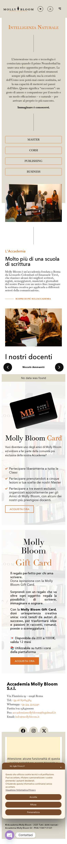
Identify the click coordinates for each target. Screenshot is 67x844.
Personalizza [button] (33, 812)
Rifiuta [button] (33, 804)
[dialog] (33, 791)
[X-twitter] (44, 731)
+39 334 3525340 (29, 704)
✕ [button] (61, 767)
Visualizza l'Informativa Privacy (20, 790)
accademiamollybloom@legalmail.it (34, 712)
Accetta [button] (33, 797)
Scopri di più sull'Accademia (33, 298)
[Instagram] (33, 731)
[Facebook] (23, 731)
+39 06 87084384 (21, 700)
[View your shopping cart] (40, 9)
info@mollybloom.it (27, 716)
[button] (59, 9)
